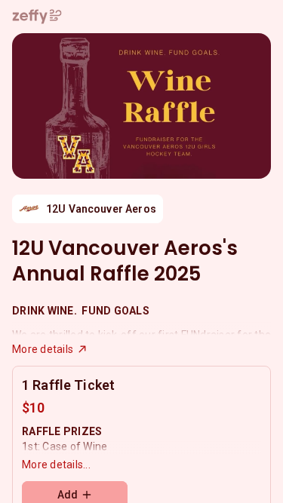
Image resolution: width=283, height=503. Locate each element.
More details (42, 349)
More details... (56, 465)
